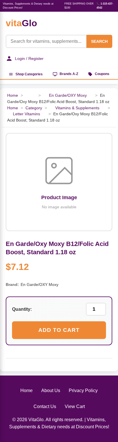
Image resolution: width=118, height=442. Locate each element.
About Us (50, 390)
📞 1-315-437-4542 (105, 5)
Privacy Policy (83, 390)
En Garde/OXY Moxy (68, 95)
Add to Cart (59, 330)
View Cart (75, 406)
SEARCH (99, 41)
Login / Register (29, 58)
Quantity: (22, 309)
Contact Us (45, 406)
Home (12, 95)
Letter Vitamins (26, 114)
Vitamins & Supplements (77, 108)
